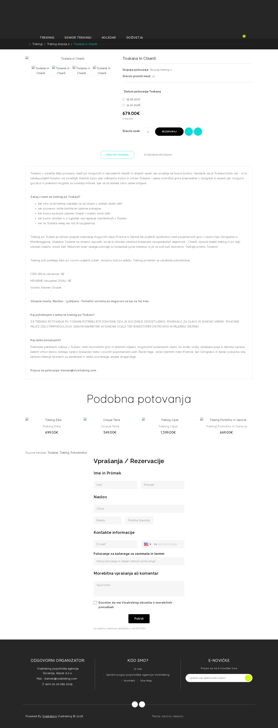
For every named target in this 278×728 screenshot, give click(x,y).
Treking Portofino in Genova (226, 426)
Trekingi (47, 37)
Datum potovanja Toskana (142, 91)
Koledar (109, 37)
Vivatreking (139, 17)
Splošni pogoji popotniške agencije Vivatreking (137, 674)
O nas (138, 669)
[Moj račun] (232, 38)
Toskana (52, 452)
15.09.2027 (133, 99)
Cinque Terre (110, 426)
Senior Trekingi (77, 37)
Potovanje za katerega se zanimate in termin (129, 554)
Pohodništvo (79, 452)
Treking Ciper (168, 426)
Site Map (146, 680)
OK (248, 678)
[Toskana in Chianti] (41, 71)
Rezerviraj (169, 131)
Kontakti (129, 680)
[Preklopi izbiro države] (147, 544)
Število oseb (131, 131)
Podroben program (158, 154)
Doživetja (134, 37)
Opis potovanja (117, 154)
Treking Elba (52, 426)
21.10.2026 (134, 105)
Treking (64, 452)
